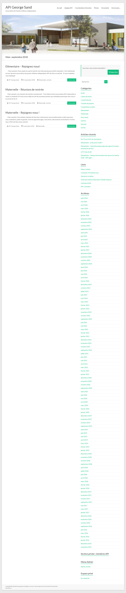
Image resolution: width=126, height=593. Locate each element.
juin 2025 (84, 236)
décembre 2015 (86, 543)
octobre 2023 (85, 288)
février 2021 (85, 371)
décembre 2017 (86, 492)
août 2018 (84, 467)
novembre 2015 (86, 547)
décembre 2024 (86, 253)
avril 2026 (84, 205)
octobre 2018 (85, 461)
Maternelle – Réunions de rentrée (25, 89)
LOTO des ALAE (86, 152)
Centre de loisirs (86, 96)
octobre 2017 (85, 499)
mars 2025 (84, 243)
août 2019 (84, 429)
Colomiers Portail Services (90, 173)
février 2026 (85, 212)
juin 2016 (84, 530)
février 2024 (85, 281)
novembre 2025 (86, 222)
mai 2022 (84, 326)
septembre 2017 (86, 502)
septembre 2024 (86, 264)
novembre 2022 (86, 312)
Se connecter (85, 578)
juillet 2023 (84, 291)
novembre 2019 (86, 419)
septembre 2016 (86, 526)
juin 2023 (84, 295)
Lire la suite (71, 80)
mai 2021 (84, 360)
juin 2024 (84, 271)
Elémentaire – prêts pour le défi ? (92, 143)
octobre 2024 (85, 260)
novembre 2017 (86, 495)
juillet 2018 (84, 471)
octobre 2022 (85, 315)
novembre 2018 (86, 457)
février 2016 (85, 537)
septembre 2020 (86, 388)
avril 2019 (84, 440)
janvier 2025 (85, 250)
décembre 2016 (86, 516)
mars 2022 (84, 329)
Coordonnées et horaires (83, 8)
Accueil (59, 8)
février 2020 (85, 409)
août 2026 (84, 198)
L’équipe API (68, 8)
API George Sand (19, 7)
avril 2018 (84, 478)
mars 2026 (84, 208)
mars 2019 (84, 443)
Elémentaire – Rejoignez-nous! (23, 66)
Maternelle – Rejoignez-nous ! (22, 112)
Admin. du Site (85, 567)
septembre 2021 (86, 350)
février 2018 (85, 485)
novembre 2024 (86, 257)
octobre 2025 (85, 226)
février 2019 (85, 447)
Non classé (84, 117)
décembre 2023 (86, 284)
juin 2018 (84, 474)
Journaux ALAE (86, 183)
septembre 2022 (86, 319)
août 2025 (84, 233)
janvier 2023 (85, 309)
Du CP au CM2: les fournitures (91, 139)
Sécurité (83, 124)
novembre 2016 (86, 519)
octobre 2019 (85, 423)
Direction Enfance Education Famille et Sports (96, 180)
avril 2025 (84, 239)
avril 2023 (84, 298)
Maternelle (42, 103)
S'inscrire (113, 72)
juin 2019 (84, 433)
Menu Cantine (85, 169)
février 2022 (85, 333)
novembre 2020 (86, 381)
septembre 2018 (86, 464)
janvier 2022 (85, 336)
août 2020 (84, 391)
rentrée (49, 80)
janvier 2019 (85, 450)
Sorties (83, 128)
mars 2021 (84, 367)
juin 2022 (84, 322)
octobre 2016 (85, 523)
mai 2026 (84, 201)
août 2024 (84, 267)
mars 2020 (84, 405)
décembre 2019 (86, 416)
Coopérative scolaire (88, 107)
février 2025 (85, 246)
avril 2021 (84, 364)
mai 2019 (84, 436)
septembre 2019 (86, 426)
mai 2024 (84, 274)
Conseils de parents (87, 103)
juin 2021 (84, 357)
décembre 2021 (86, 340)
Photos (96, 8)
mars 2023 (84, 302)
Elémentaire (42, 80)
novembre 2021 (86, 343)
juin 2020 (84, 395)
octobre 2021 (85, 347)
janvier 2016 (85, 540)
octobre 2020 (85, 385)
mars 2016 (84, 533)
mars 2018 (84, 481)
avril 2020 (84, 402)
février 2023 (85, 305)
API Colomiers (86, 186)
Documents (105, 8)
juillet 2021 (84, 353)
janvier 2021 (85, 374)
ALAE (83, 93)
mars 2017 (84, 509)
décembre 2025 (86, 219)
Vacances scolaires (87, 176)
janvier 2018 (85, 488)
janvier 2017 (85, 512)
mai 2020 (84, 398)
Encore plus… (116, 8)
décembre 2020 (86, 378)
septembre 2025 (86, 229)
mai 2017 (84, 505)
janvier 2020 (85, 412)
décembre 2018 (86, 454)
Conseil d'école (86, 100)
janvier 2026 (85, 215)
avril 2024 (84, 277)
